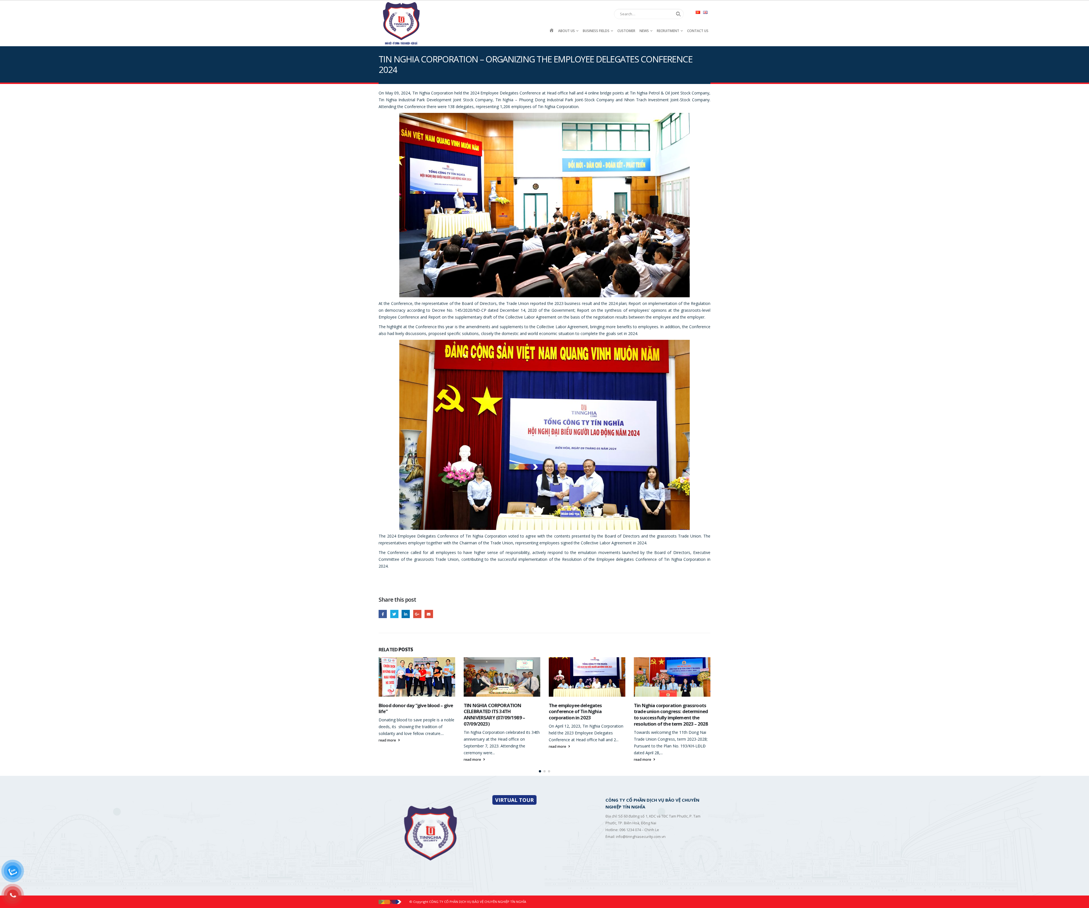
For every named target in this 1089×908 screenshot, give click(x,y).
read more (388, 759)
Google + (417, 614)
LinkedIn (406, 614)
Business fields (596, 30)
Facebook (383, 614)
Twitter (394, 614)
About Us (566, 30)
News (644, 30)
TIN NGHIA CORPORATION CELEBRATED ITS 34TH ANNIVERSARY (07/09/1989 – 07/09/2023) (409, 714)
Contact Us (697, 30)
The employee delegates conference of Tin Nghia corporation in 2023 (490, 711)
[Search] (677, 14)
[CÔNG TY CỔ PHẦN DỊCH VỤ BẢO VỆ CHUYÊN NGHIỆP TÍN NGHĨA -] (401, 23)
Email (429, 614)
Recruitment (668, 30)
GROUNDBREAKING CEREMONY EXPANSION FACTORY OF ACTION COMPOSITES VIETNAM (670, 711)
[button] (540, 771)
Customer (626, 30)
